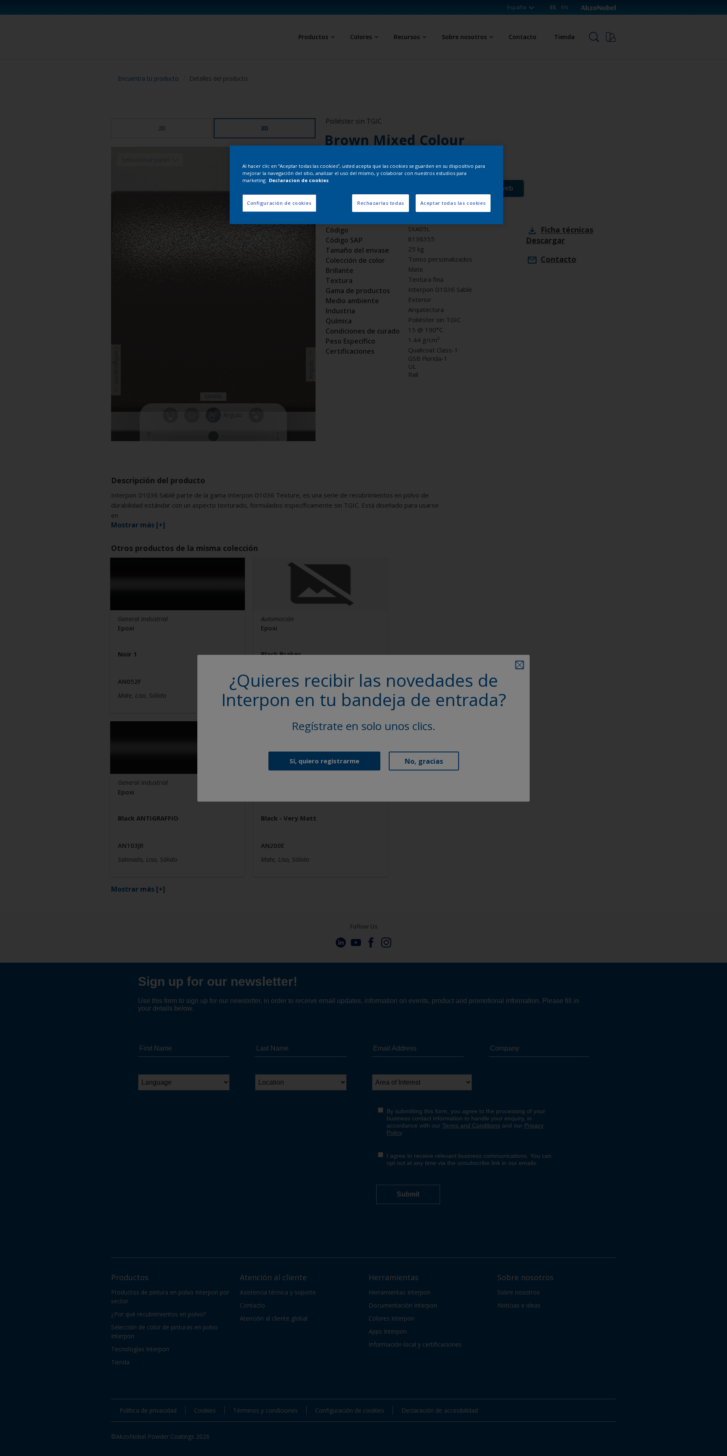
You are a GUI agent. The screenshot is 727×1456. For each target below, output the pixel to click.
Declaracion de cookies (299, 180)
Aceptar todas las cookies (453, 203)
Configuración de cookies (279, 203)
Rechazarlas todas (380, 203)
